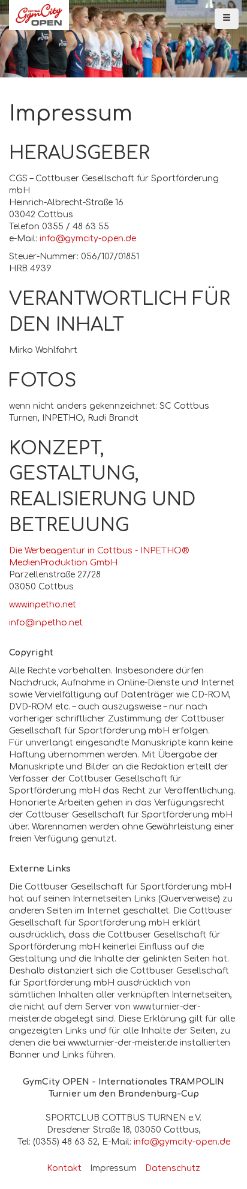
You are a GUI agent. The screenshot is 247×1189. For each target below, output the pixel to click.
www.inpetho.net (42, 604)
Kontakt (64, 1168)
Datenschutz (172, 1168)
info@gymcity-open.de (88, 238)
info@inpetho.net (46, 622)
